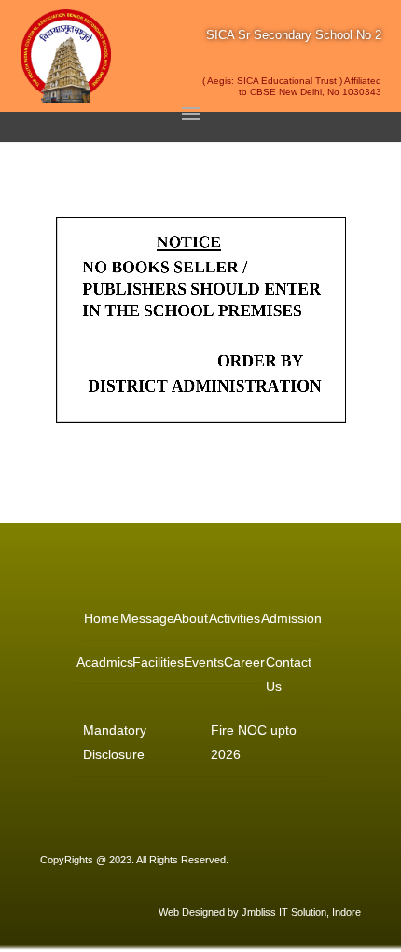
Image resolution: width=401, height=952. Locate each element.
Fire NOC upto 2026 (254, 742)
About (189, 618)
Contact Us (288, 674)
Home (101, 618)
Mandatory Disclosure (114, 742)
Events (203, 662)
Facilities (156, 662)
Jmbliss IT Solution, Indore (301, 912)
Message (146, 618)
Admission (290, 618)
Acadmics (103, 662)
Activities (233, 618)
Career (243, 662)
